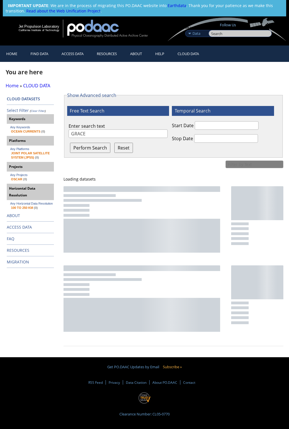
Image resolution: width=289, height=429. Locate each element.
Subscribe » (172, 366)
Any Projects (19, 175)
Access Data (73, 53)
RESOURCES (107, 53)
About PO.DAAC (164, 382)
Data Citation (136, 382)
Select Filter (18, 110)
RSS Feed (95, 382)
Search (215, 27)
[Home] (111, 28)
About (136, 53)
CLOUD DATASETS (23, 98)
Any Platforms (19, 149)
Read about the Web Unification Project (63, 11)
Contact (189, 382)
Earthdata (177, 5)
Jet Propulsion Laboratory (39, 26)
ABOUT (13, 215)
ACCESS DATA (19, 227)
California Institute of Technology (39, 30)
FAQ (10, 238)
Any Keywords (20, 127)
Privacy (114, 382)
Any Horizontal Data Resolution (31, 203)
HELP (159, 53)
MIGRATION (18, 262)
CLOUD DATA (188, 53)
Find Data (39, 53)
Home (11, 53)
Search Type (196, 27)
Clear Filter (38, 111)
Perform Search (90, 148)
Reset (124, 148)
